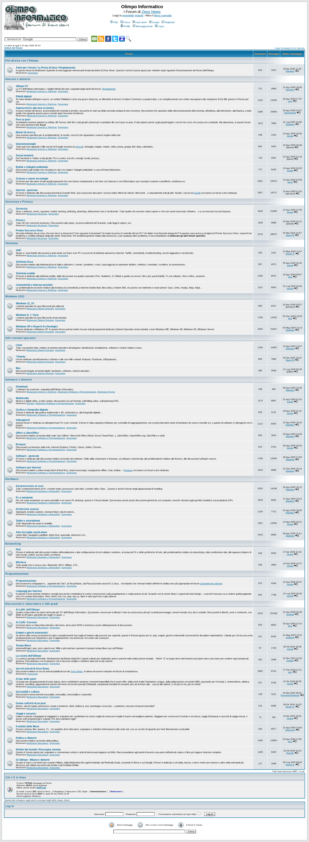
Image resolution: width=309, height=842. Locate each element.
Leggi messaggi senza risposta (290, 48)
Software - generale (27, 456)
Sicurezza (22, 208)
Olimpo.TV (22, 86)
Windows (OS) (14, 296)
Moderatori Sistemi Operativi (40, 308)
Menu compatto (163, 15)
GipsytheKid (290, 113)
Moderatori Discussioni (37, 617)
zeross (290, 136)
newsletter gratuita (132, 15)
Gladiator (290, 71)
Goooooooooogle (26, 143)
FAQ (115, 22)
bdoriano (290, 89)
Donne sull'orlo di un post (31, 703)
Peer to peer (23, 119)
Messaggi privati (144, 26)
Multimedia (22, 398)
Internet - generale (27, 190)
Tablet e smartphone (28, 520)
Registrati (169, 22)
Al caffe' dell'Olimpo (28, 609)
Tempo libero (23, 645)
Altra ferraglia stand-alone (31, 532)
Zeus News (151, 12)
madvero (290, 637)
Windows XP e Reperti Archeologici (37, 326)
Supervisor (33, 73)
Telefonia (11, 243)
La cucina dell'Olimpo (28, 655)
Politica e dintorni (26, 738)
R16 (290, 318)
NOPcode (41, 788)
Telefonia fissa (24, 261)
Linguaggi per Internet (211, 583)
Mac (18, 368)
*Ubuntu (20, 356)
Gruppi (155, 22)
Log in (161, 26)
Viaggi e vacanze (26, 713)
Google (197, 193)
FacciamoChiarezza (290, 695)
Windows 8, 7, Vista (27, 315)
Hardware (12, 479)
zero (290, 101)
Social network (24, 155)
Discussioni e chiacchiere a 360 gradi (31, 603)
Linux (19, 345)
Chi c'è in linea (15, 777)
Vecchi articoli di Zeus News (32, 668)
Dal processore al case (30, 486)
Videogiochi (23, 420)
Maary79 (290, 235)
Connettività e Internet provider (34, 284)
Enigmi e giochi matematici (32, 632)
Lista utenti (141, 22)
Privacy (20, 220)
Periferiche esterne (27, 509)
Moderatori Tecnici (106, 392)
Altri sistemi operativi (20, 338)
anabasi (290, 614)
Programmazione (17, 573)
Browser (21, 444)
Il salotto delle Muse (27, 726)
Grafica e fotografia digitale (32, 409)
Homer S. (290, 254)
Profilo (127, 26)
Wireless (21, 562)
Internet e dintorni (17, 79)
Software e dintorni (18, 379)
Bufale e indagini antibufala (32, 167)
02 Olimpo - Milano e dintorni (32, 759)
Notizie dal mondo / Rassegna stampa (38, 749)
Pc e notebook (24, 497)
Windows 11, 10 (25, 303)
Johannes (290, 730)
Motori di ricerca (25, 132)
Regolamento (109, 89)
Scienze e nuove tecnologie (32, 178)
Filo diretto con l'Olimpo (21, 60)
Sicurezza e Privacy (19, 201)
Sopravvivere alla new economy (35, 108)
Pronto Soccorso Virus (29, 230)
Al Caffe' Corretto (26, 622)
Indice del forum (13, 48)
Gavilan (290, 660)
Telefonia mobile (25, 273)
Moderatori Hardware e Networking (43, 491)
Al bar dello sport (26, 678)
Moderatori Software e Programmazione (77, 392)
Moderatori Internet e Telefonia (42, 91)
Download (22, 386)
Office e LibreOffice (27, 432)
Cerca (127, 22)
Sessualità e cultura (28, 691)
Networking (13, 543)
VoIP (18, 250)
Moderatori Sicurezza (37, 214)
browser (128, 470)
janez (290, 182)
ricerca (79, 146)
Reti (18, 549)
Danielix (30, 403)
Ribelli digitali (24, 96)
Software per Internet (28, 467)
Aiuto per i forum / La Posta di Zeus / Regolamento (45, 67)
